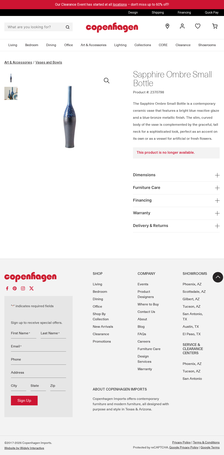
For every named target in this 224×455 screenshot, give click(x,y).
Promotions (102, 341)
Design (133, 12)
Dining (51, 45)
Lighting (120, 45)
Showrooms (207, 45)
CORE (163, 45)
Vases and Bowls (48, 62)
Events (143, 284)
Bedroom (31, 45)
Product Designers (146, 294)
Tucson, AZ (191, 307)
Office (68, 45)
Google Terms (210, 447)
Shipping (158, 12)
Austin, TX (191, 327)
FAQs (142, 334)
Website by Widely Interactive (24, 448)
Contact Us (146, 312)
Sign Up (24, 400)
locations (120, 4)
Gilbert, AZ (191, 299)
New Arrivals (103, 327)
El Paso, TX (192, 334)
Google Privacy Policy (183, 447)
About (142, 319)
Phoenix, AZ (192, 284)
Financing (184, 12)
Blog (141, 327)
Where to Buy (148, 304)
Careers (144, 341)
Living (12, 45)
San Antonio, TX (193, 316)
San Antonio (192, 379)
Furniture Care (149, 349)
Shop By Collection (101, 316)
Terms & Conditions (206, 442)
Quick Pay (212, 12)
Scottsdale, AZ (194, 292)
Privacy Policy (181, 442)
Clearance (183, 45)
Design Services (144, 359)
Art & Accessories (93, 45)
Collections (143, 45)
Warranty (145, 369)
